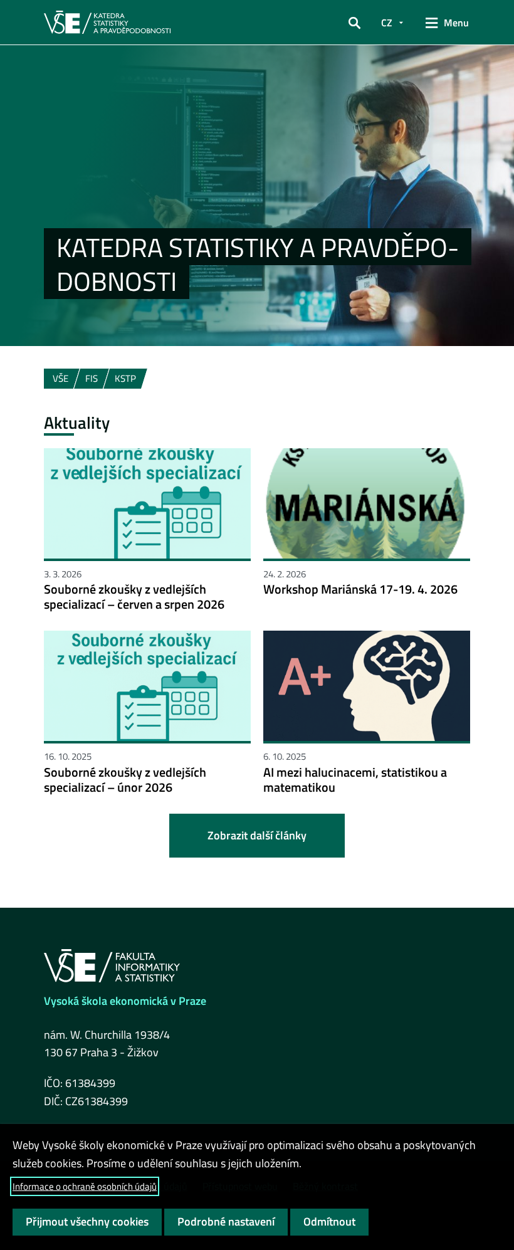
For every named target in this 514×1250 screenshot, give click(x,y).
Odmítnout (329, 1221)
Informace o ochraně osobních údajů (85, 1186)
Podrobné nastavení (226, 1221)
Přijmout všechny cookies (87, 1221)
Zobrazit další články (257, 835)
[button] (354, 22)
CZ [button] (386, 22)
